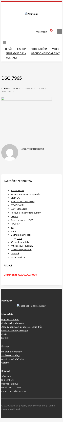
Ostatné (15, 253)
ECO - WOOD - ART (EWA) (23, 201)
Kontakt (5, 337)
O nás (4, 334)
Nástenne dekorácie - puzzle (25, 194)
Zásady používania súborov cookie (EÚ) (21, 326)
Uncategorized (18, 256)
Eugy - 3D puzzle (19, 208)
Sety (19, 238)
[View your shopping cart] (51, 32)
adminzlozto (11, 88)
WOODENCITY (17, 205)
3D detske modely (20, 242)
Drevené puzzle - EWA (22, 220)
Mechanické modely (21, 234)
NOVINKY (15, 223)
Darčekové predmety (21, 249)
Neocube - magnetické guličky (26, 212)
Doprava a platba (10, 319)
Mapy (13, 231)
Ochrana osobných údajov (14, 330)
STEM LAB (15, 197)
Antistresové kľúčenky (22, 245)
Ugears (14, 216)
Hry (12, 227)
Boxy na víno (17, 190)
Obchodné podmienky (12, 323)
